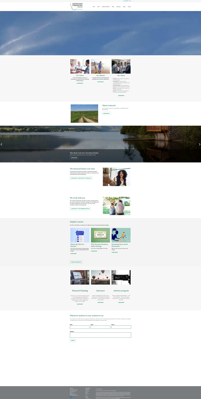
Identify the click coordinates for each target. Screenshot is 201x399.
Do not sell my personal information (115, 398)
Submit (73, 340)
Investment (87, 390)
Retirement (87, 389)
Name (71, 324)
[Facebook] (70, 397)
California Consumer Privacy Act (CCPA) (122, 397)
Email (92, 324)
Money (86, 396)
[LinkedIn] (72, 397)
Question (72, 331)
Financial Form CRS (99, 388)
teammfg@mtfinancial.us (74, 395)
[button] (93, 6)
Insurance (87, 393)
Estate (86, 392)
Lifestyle (86, 397)
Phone (112, 324)
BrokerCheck (114, 390)
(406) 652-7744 (74, 389)
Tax (86, 394)
